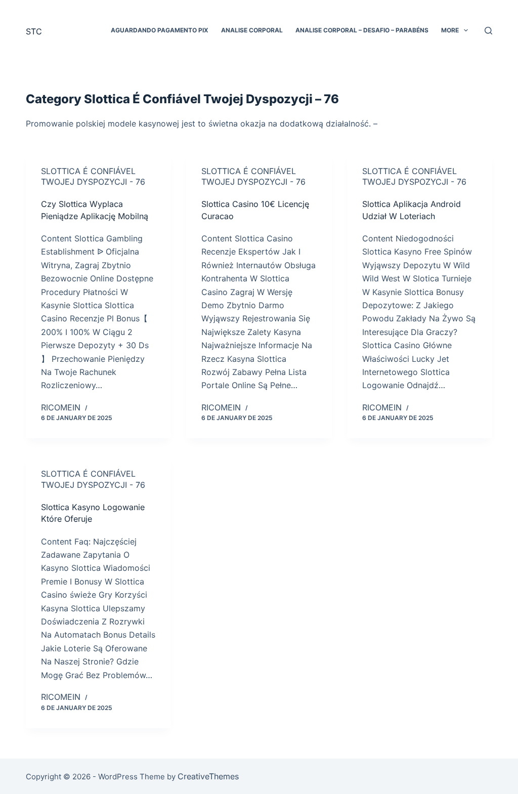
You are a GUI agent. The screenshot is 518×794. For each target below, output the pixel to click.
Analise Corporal (252, 30)
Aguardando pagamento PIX (159, 30)
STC (34, 31)
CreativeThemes (208, 776)
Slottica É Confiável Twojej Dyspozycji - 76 (93, 176)
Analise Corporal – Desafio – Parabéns (361, 30)
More (450, 30)
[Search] (488, 30)
